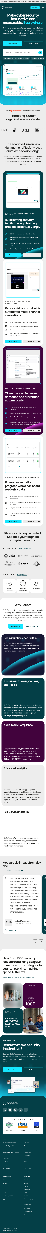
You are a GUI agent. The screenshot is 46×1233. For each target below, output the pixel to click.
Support (5, 1183)
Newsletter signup (28, 1199)
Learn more (30, 255)
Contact (26, 1195)
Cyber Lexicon (27, 1149)
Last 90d (10, 70)
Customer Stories (28, 1211)
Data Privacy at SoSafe (8, 1196)
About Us (26, 1180)
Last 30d (7, 70)
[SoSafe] (7, 7)
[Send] (40, 52)
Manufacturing (6, 1168)
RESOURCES (27, 1139)
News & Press (27, 1189)
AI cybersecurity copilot (8, 1149)
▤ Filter (41, 70)
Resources (26, 1142)
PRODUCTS (6, 1139)
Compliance (22, 575)
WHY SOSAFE (27, 1205)
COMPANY (27, 1176)
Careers (26, 1183)
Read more (9, 930)
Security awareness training (9, 1142)
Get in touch (33, 44)
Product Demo (27, 1165)
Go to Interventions (12, 83)
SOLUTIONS (6, 1158)
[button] (35, 942)
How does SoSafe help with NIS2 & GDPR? (16, 58)
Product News (27, 1152)
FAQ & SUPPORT (7, 1176)
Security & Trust (6, 1193)
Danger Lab (27, 1155)
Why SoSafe (27, 1208)
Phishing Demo (27, 1168)
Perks (25, 1215)
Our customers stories (12, 870)
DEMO (25, 1161)
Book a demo (35, 7)
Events (25, 1192)
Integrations (24, 548)
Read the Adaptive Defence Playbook (17, 977)
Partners (26, 1186)
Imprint (4, 1230)
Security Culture (7, 1165)
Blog (25, 1146)
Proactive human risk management (11, 1152)
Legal (4, 1199)
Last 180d (13, 70)
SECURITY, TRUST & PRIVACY (10, 1189)
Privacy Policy (10, 1230)
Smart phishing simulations (9, 1146)
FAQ (4, 1180)
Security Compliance (8, 1162)
